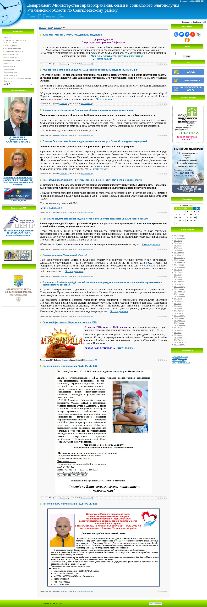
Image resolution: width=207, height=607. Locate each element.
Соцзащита (63, 64)
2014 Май (177, 274)
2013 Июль (178, 250)
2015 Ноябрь (179, 318)
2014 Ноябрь (179, 289)
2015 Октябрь (179, 316)
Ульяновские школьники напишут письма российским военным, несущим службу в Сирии (90, 70)
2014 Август (179, 282)
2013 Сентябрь (180, 255)
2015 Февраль (179, 296)
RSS (204, 22)
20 (195, 218)
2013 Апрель (179, 243)
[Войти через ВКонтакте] (181, 34)
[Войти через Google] (198, 34)
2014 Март (178, 270)
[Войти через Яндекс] (192, 34)
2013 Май (177, 245)
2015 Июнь (178, 306)
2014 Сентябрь (180, 284)
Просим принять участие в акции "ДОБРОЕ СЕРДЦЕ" (70, 366)
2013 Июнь (178, 248)
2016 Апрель (179, 330)
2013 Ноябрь (179, 260)
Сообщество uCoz (179, 359)
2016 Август (179, 340)
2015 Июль (178, 308)
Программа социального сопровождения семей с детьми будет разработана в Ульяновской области (95, 219)
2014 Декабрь (179, 291)
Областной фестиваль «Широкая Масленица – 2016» (70, 322)
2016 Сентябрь (180, 342)
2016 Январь (179, 323)
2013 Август (179, 253)
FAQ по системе (178, 361)
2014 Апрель (179, 272)
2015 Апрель (179, 301)
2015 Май (177, 304)
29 (176, 224)
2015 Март (178, 299)
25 (187, 221)
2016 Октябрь (179, 345)
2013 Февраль (179, 238)
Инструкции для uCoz (181, 362)
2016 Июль (178, 337)
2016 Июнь (178, 335)
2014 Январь (179, 265)
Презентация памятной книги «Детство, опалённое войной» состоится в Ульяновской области (92, 180)
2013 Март (178, 241)
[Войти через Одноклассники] (187, 40)
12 (191, 214)
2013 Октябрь (179, 258)
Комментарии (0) (87, 64)
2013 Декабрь (179, 262)
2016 (50, 28)
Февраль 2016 (187, 206)
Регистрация (50, 17)
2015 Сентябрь (180, 313)
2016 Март (178, 328)
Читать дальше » (105, 58)
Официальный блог (180, 357)
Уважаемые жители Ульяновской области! (65, 255)
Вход (62, 17)
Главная (32, 17)
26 (191, 221)
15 (176, 218)
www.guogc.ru (147, 265)
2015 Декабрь (179, 320)
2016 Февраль (179, 325)
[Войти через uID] (176, 34)
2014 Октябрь (179, 287)
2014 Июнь (178, 277)
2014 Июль (178, 279)
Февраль (57, 28)
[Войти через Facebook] (187, 34)
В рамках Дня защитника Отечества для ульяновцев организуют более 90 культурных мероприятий (95, 141)
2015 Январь (179, 294)
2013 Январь (179, 236)
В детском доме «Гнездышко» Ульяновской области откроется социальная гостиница (88, 110)
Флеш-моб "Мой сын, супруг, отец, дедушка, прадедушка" (73, 35)
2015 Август (179, 311)
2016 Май (177, 333)
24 (184, 221)
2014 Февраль (179, 267)
